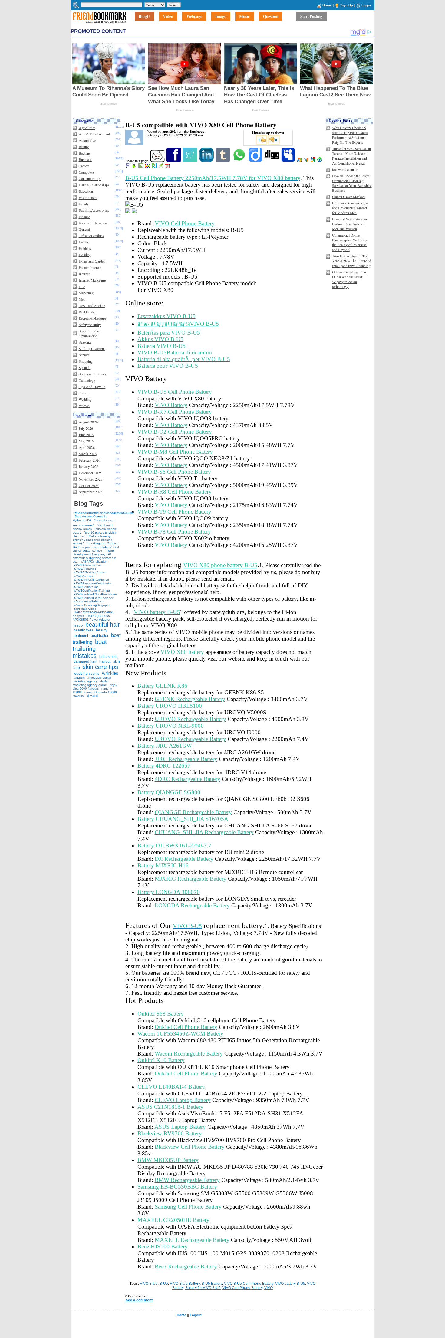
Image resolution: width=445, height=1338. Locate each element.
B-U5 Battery (212, 1283)
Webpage (194, 17)
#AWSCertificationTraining (92, 590)
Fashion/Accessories (94, 210)
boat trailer (99, 636)
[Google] (313, 161)
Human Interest (90, 267)
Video (168, 17)
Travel (83, 392)
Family (84, 203)
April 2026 (87, 447)
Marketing (86, 292)
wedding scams (86, 673)
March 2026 (88, 453)
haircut (104, 661)
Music (244, 17)
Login (366, 5)
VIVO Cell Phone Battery (242, 1288)
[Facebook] (174, 161)
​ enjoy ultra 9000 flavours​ (95, 686)
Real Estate (87, 311)
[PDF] (168, 167)
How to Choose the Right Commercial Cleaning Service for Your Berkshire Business (352, 183)
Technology (87, 380)
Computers (87, 172)
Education (86, 191)
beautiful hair (102, 624)
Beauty (84, 146)
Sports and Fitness (92, 373)
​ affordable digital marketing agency (92, 679)
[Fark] (128, 167)
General (84, 229)
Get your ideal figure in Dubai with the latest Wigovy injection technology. (349, 279)
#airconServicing (85, 608)
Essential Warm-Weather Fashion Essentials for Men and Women (350, 224)
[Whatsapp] (239, 161)
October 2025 (89, 485)
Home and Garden (92, 261)
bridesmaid (108, 656)
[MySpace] (288, 161)
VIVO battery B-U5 (290, 1283)
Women (84, 405)
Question (270, 17)
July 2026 (86, 428)
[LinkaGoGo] (148, 167)
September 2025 (91, 491)
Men (82, 299)
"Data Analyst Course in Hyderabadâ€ (90, 518)
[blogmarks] (134, 167)
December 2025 (90, 472)
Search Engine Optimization (89, 333)
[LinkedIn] (207, 161)
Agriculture (87, 127)
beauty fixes (83, 630)
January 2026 (88, 466)
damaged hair (85, 661)
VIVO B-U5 (149, 1283)
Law (82, 286)
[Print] (161, 167)
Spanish (85, 367)
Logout (196, 1315)
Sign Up (346, 5)
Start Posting (311, 17)
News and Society (92, 305)
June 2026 (86, 434)
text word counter (345, 169)
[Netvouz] (154, 167)
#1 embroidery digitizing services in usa (95, 558)
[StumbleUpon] (320, 161)
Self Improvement (92, 348)
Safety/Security (90, 324)
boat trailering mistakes (90, 648)
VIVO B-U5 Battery (185, 1283)
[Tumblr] (223, 161)
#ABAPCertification (94, 561)
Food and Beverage (93, 222)
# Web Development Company (93, 552)
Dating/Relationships (94, 184)
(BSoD (78, 625)
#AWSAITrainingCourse (90, 572)
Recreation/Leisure (92, 318)
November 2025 (91, 479)
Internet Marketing (92, 280)
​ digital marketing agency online (90, 683)
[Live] (300, 161)
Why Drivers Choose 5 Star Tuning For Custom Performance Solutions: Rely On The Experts (350, 135)
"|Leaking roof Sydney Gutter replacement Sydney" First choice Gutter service (96, 547)
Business (85, 159)
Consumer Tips (90, 178)
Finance (84, 216)
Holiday (85, 254)
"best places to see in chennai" (94, 523)
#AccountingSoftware (89, 601)
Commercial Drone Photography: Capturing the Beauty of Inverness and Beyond (350, 242)
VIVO (268, 1288)
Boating (84, 153)
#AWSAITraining (85, 568)
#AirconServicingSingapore (92, 605)
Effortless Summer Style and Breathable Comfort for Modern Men (350, 208)
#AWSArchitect (84, 576)
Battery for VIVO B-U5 (203, 1288)
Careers (84, 165)
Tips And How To (92, 386)
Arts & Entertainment (94, 134)
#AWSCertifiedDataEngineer (93, 597)
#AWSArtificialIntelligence (91, 579)
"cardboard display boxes (93, 527)
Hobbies (85, 248)
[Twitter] (190, 161)
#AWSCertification (86, 587)
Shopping (86, 361)
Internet (84, 273)
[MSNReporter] (307, 161)
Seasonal (85, 342)
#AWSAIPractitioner (87, 565)
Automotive (87, 140)
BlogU (144, 17)
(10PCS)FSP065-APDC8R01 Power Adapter (92, 617)
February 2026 (90, 460)
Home (327, 5)
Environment (88, 197)
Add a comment (139, 1300)
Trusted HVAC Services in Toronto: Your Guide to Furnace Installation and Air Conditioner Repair (351, 155)
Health (83, 242)
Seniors (84, 354)
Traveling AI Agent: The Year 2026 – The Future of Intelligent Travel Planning (351, 260)
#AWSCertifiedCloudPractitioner (96, 594)
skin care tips (100, 667)
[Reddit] (158, 161)
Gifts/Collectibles (91, 235)
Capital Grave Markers (349, 196)
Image (220, 17)
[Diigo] (256, 161)
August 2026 (88, 421)
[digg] (272, 161)
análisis (79, 677)
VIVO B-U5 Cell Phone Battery (248, 1283)
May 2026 (86, 441)
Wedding (85, 399)
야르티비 (92, 695)
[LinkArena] (141, 167)
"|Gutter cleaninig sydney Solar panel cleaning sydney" (92, 539)
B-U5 (164, 1283)
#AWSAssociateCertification (93, 583)
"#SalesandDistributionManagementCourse (104, 512)
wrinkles (110, 673)
